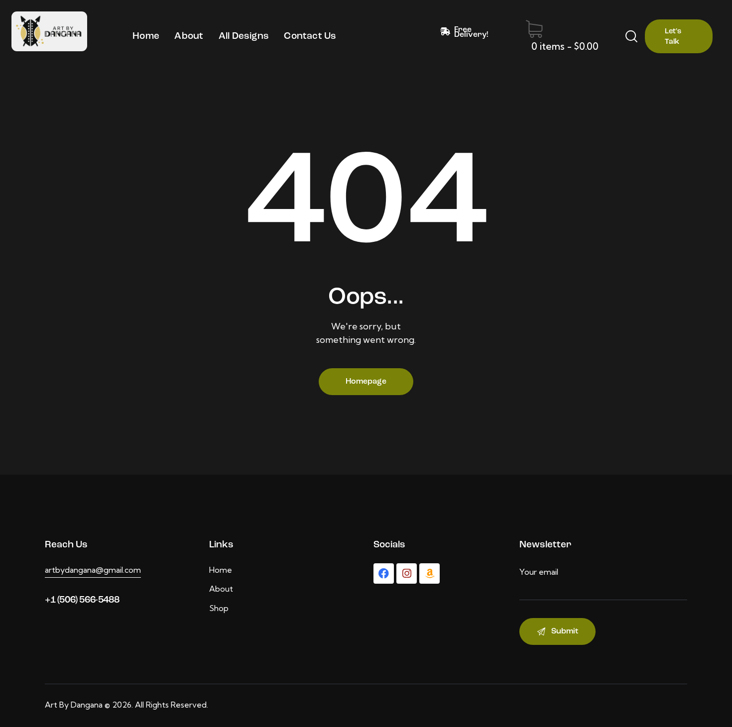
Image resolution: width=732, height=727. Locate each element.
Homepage (366, 382)
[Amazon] (429, 573)
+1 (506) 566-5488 (82, 600)
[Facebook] (383, 573)
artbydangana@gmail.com (93, 570)
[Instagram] (406, 573)
